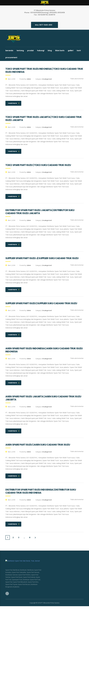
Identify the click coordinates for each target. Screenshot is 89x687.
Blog (50, 50)
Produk (30, 50)
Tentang (20, 50)
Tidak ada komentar (77, 79)
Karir (79, 50)
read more (12, 103)
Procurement (11, 57)
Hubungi (40, 50)
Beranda (9, 50)
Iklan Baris (59, 50)
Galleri (70, 50)
